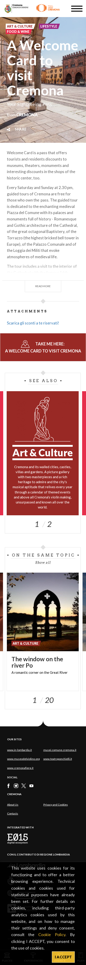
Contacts (12, 813)
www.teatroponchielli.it (57, 759)
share (20, 129)
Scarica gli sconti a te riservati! (33, 323)
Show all (43, 562)
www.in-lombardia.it (19, 750)
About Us (12, 804)
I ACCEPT (63, 957)
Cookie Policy (51, 934)
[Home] (32, 8)
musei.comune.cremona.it (59, 750)
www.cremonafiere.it (20, 768)
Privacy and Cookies (55, 804)
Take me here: (43, 347)
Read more (43, 286)
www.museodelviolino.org (23, 759)
